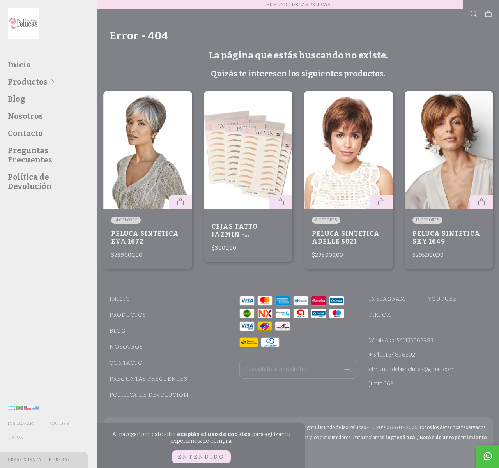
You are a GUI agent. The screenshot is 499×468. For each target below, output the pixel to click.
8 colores (326, 220)
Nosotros (25, 116)
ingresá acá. (400, 437)
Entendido (201, 457)
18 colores (427, 220)
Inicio (19, 64)
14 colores (126, 220)
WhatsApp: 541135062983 (401, 340)
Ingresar (58, 459)
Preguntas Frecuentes (30, 155)
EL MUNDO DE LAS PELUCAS (298, 4)
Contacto (25, 133)
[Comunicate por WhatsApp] (487, 456)
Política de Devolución (30, 181)
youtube (59, 423)
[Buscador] (474, 14)
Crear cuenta (24, 459)
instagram (21, 423)
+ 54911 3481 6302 (392, 354)
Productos (28, 82)
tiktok (15, 437)
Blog (16, 99)
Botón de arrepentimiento (453, 437)
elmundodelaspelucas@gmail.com (412, 369)
